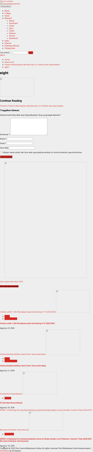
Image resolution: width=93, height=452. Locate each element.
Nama (3, 139)
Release (12, 33)
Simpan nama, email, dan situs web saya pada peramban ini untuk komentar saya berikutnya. (42, 152)
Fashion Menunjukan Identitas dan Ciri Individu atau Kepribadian (31, 106)
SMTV (2, 55)
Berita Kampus (11, 318)
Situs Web (4, 148)
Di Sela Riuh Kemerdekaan (11, 394)
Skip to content (6, 1)
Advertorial (13, 38)
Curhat (11, 26)
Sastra (11, 31)
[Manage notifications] (4, 448)
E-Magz (8, 13)
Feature (8, 398)
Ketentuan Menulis (12, 46)
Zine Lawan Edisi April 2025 (11, 281)
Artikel (11, 21)
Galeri (7, 41)
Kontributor (13, 23)
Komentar (5, 134)
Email (3, 143)
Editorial (8, 43)
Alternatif (8, 18)
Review (12, 36)
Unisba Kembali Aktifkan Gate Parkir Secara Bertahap (23, 354)
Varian (7, 16)
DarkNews (4, 451)
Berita (7, 11)
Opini (11, 28)
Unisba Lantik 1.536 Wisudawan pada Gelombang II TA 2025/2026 (28, 312)
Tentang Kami (10, 48)
